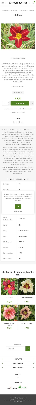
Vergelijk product (19, 58)
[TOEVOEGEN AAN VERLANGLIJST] (32, 103)
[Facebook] (18, 378)
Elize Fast (9, 297)
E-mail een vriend (22, 122)
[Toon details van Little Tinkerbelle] (26, 286)
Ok (18, 206)
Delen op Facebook (17, 122)
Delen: (18, 118)
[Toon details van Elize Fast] (9, 286)
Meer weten (18, 211)
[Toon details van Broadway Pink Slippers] (9, 313)
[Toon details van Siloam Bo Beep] (26, 313)
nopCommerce (21, 398)
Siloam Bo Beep (26, 323)
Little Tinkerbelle (26, 297)
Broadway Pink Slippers (9, 324)
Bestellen (20, 103)
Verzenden (27, 348)
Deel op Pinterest (19, 122)
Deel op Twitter (14, 122)
